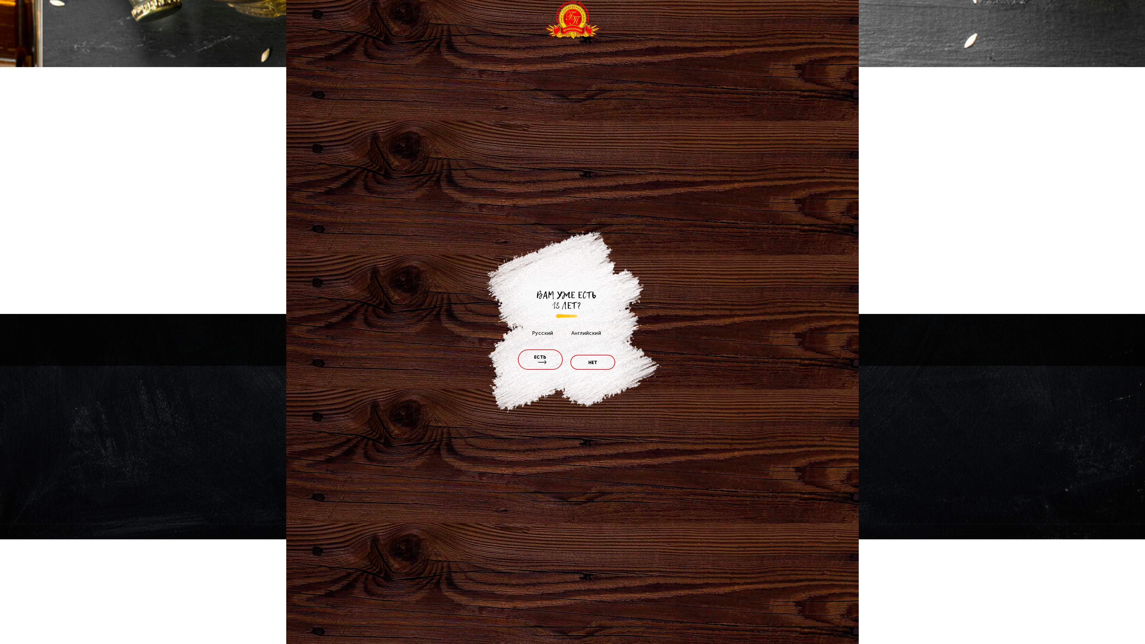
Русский (542, 333)
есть (540, 357)
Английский (586, 333)
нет (593, 362)
